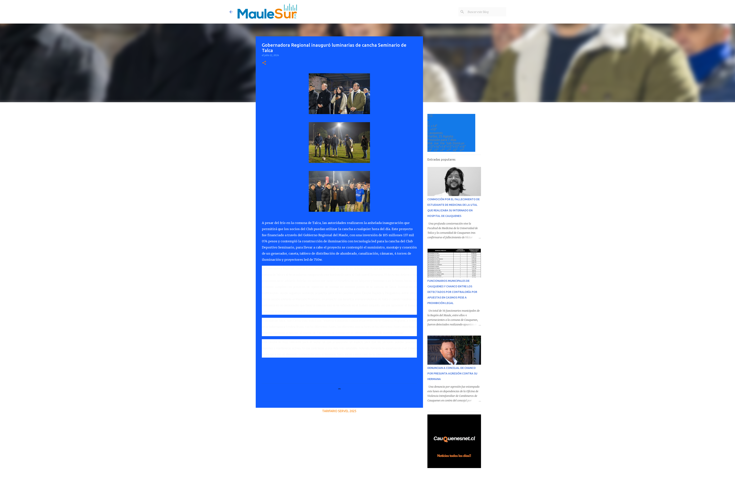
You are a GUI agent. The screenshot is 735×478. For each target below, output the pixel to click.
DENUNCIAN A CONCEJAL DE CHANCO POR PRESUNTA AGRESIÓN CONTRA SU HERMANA (452, 373)
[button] (264, 63)
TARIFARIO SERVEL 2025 (339, 411)
